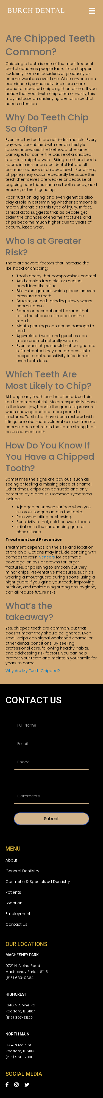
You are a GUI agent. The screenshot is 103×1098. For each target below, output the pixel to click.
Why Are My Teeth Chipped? (32, 670)
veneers (47, 557)
